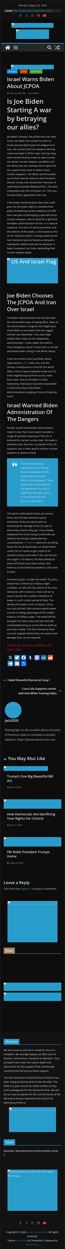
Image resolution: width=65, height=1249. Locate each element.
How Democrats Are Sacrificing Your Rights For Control (31, 816)
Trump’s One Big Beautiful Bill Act (30, 778)
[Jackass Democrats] (8, 48)
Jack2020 (34, 93)
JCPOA (25, 362)
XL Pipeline (29, 542)
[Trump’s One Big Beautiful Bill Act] (26, 768)
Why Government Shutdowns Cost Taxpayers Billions (33, 12)
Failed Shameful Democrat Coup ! (29, 680)
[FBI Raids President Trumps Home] (32, 839)
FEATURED (12, 71)
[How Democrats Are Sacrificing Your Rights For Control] (32, 801)
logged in (26, 888)
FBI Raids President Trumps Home (28, 854)
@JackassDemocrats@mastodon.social (37, 1150)
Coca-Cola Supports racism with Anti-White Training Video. (37, 691)
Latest (23, 71)
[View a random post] (57, 48)
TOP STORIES (36, 71)
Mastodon (9, 1150)
